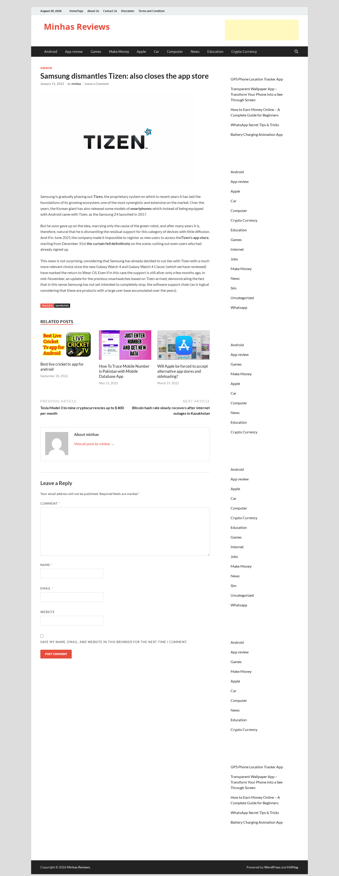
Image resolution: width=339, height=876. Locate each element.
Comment (50, 503)
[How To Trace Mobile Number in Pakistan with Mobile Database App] (125, 346)
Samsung (62, 305)
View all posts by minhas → (94, 443)
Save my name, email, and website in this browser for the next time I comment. (113, 642)
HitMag (292, 867)
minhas (76, 84)
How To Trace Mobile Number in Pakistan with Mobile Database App (124, 371)
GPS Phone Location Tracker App (257, 79)
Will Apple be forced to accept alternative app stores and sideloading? (182, 371)
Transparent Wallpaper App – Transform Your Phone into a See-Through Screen (257, 94)
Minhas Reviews (77, 26)
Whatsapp (239, 307)
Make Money (119, 52)
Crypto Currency (244, 52)
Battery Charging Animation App (257, 134)
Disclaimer (127, 11)
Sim (233, 288)
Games (96, 52)
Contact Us (110, 11)
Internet (237, 249)
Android (50, 52)
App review (74, 52)
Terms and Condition (152, 11)
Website (47, 612)
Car (156, 52)
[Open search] (296, 51)
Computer (175, 52)
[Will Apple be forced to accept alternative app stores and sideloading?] (183, 346)
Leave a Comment (97, 84)
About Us (93, 11)
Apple (141, 52)
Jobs (234, 259)
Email (46, 588)
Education (215, 52)
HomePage (76, 11)
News (195, 52)
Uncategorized (242, 297)
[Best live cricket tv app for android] (66, 345)
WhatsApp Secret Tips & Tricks (255, 124)
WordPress (272, 867)
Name (46, 565)
